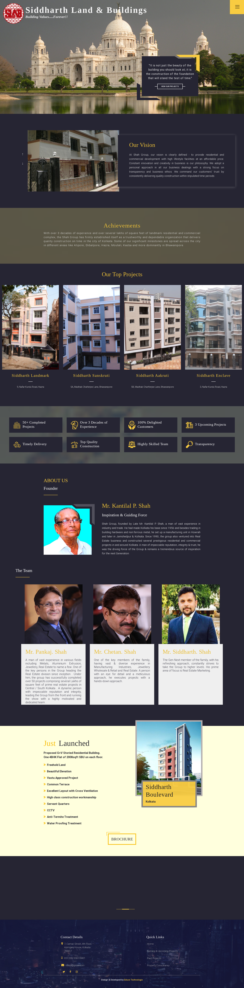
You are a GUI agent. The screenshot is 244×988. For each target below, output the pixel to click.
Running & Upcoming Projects (162, 951)
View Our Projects (170, 86)
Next (22, 162)
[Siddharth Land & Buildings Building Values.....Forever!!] (13, 13)
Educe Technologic (133, 980)
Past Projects (154, 958)
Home (150, 943)
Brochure (122, 839)
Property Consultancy (158, 965)
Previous (22, 153)
